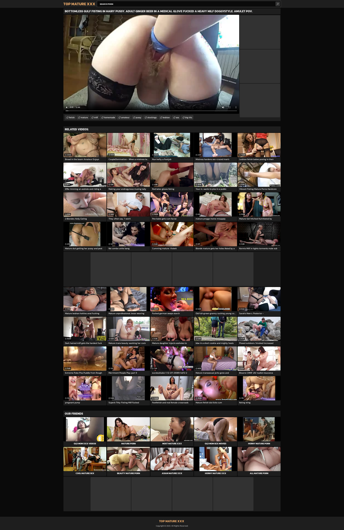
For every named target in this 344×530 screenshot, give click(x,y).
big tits (188, 117)
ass (177, 117)
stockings (152, 117)
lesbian (166, 117)
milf (96, 117)
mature (84, 117)
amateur (125, 117)
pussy (138, 117)
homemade (109, 117)
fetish (72, 117)
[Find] (277, 4)
